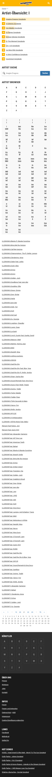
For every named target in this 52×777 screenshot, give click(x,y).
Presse (4, 681)
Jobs (3, 689)
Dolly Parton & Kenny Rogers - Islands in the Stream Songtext (23, 764)
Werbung (5, 685)
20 (20, 612)
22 (28, 612)
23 (32, 612)
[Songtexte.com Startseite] (26, 3)
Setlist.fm (5, 740)
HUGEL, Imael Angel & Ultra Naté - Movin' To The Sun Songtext (24, 753)
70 (40, 612)
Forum (4, 705)
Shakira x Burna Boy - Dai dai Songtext (15, 772)
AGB (14, 712)
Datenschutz (6, 712)
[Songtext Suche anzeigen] (48, 3)
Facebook (5, 733)
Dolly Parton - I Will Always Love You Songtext (18, 768)
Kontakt (4, 692)
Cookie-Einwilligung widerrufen (13, 720)
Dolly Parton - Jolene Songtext (12, 756)
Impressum (6, 716)
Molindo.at (5, 736)
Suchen (45, 73)
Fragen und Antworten (10, 709)
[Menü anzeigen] (3, 3)
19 (16, 612)
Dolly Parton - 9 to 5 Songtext (12, 760)
